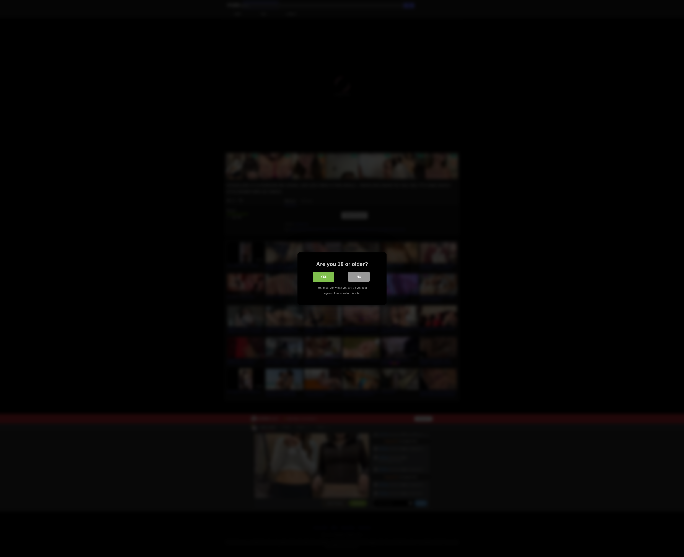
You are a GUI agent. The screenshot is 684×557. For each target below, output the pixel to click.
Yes (324, 276)
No (359, 276)
